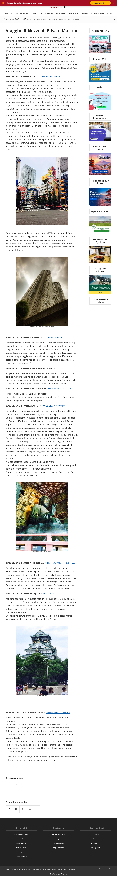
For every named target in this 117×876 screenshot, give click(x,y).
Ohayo (21, 852)
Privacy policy (95, 848)
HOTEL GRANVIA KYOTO (53, 405)
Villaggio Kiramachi (58, 848)
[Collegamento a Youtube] (102, 868)
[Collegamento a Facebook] (99, 868)
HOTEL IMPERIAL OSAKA (58, 712)
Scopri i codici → (100, 2)
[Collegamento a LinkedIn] (109, 868)
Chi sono (96, 839)
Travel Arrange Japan (58, 834)
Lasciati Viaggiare (58, 843)
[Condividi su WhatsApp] (23, 809)
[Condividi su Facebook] (9, 809)
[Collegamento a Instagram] (106, 868)
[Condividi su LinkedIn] (29, 809)
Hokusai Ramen (21, 839)
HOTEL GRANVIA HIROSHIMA (61, 563)
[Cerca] (113, 19)
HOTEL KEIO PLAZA (50, 76)
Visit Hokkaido (21, 848)
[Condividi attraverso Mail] (36, 809)
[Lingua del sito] (25, 19)
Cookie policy (95, 843)
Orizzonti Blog (21, 843)
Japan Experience (58, 839)
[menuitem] (5, 13)
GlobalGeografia (21, 857)
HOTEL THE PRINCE (52, 337)
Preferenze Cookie (58, 874)
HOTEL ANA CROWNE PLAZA (60, 388)
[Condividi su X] (16, 809)
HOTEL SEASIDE (50, 593)
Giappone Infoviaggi (21, 834)
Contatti (96, 834)
